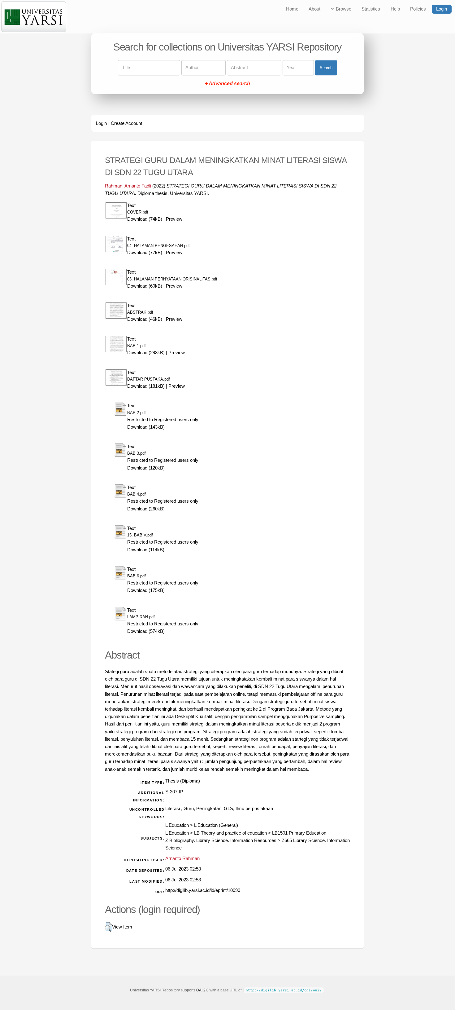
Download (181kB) (146, 386)
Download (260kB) (146, 508)
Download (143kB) (146, 427)
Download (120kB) (146, 467)
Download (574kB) (146, 631)
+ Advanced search (227, 83)
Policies (418, 9)
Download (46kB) (144, 319)
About (314, 9)
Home (292, 9)
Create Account (126, 123)
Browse (343, 9)
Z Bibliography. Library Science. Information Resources (220, 840)
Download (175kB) (146, 590)
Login (441, 9)
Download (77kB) (144, 252)
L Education (177, 825)
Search (326, 67)
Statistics (371, 9)
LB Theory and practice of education (230, 833)
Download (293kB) (146, 352)
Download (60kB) (144, 286)
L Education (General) (216, 825)
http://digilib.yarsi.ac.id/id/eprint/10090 (202, 890)
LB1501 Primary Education (299, 833)
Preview (174, 219)
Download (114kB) (145, 549)
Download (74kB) (144, 219)
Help (395, 9)
